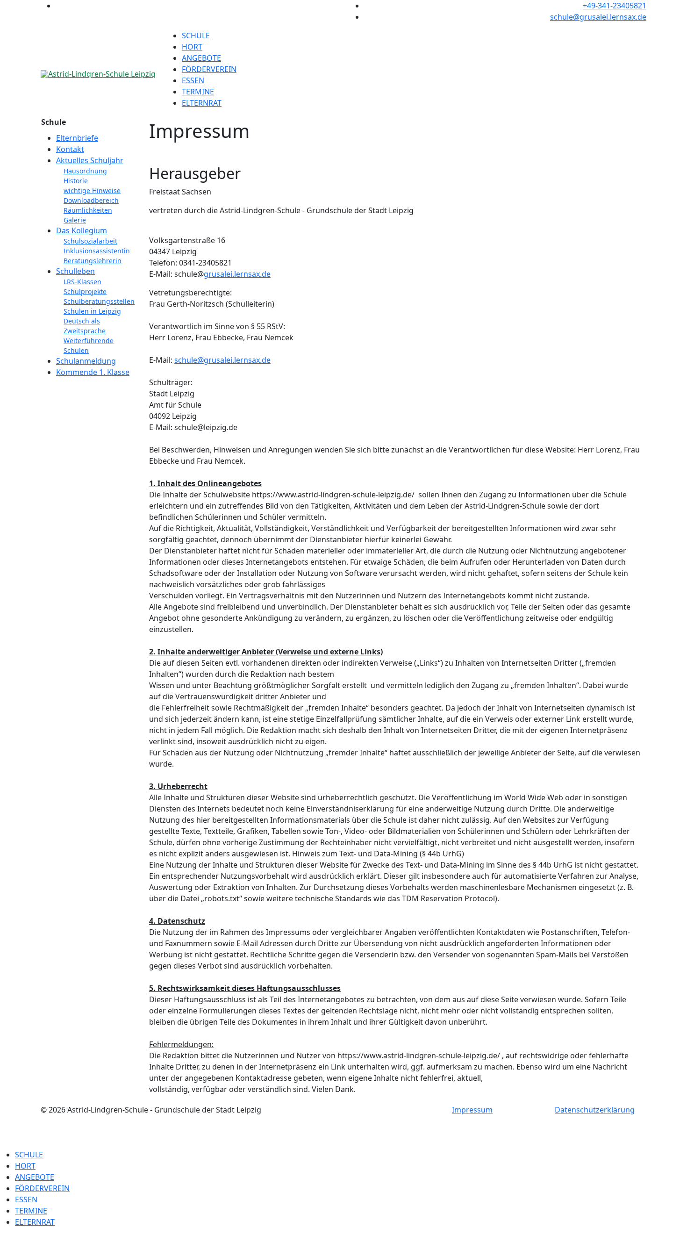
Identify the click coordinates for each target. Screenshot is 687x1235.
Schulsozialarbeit (90, 241)
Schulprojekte (85, 291)
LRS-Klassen (82, 281)
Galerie (75, 219)
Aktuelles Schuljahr (89, 160)
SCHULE (196, 35)
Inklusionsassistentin (97, 250)
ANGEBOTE (201, 58)
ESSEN (193, 80)
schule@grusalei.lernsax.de (598, 17)
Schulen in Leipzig (92, 311)
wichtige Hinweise (92, 190)
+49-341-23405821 (614, 5)
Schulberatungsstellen (99, 301)
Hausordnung (85, 170)
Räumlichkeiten (88, 210)
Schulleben (75, 271)
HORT (192, 47)
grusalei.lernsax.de (237, 274)
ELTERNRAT (202, 103)
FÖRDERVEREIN (209, 69)
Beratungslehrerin (93, 260)
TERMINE (198, 91)
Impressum (472, 1110)
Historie (76, 180)
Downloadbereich (91, 200)
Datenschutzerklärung (595, 1110)
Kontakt (70, 149)
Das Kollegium (81, 230)
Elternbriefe (77, 138)
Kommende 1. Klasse (92, 372)
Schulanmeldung (86, 361)
